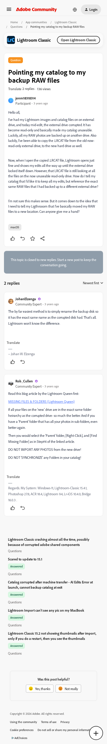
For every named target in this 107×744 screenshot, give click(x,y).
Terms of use (48, 722)
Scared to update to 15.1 (25, 559)
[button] (9, 11)
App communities (36, 22)
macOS (14, 227)
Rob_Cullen (24, 381)
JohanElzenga (25, 299)
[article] (53, 331)
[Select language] (75, 9)
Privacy (65, 722)
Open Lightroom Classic (78, 40)
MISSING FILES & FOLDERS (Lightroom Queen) (41, 401)
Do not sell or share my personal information (66, 730)
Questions (16, 26)
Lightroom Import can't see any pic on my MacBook (46, 610)
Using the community (23, 722)
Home (14, 22)
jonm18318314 (25, 98)
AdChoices (20, 738)
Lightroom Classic (66, 22)
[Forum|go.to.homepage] (36, 9)
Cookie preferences (22, 730)
